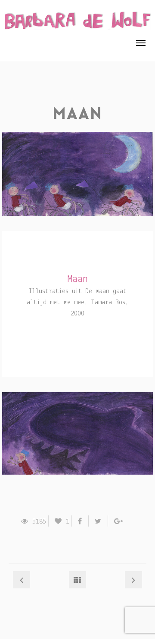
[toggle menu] (141, 43)
